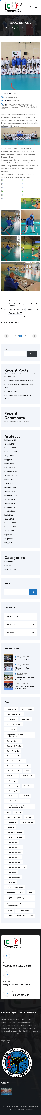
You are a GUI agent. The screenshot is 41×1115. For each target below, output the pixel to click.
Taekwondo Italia (13, 877)
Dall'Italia (16, 100)
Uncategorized (10, 569)
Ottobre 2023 (9, 499)
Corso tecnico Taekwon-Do (18, 766)
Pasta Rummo (27, 822)
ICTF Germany (12, 786)
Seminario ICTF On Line (24, 660)
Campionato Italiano (15, 892)
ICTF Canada (12, 776)
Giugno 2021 (9, 539)
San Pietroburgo (23, 910)
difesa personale (13, 771)
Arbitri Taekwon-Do (14, 714)
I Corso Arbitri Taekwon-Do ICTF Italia (25, 687)
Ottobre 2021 (9, 531)
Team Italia (11, 882)
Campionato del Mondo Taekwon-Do (16, 735)
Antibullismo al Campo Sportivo (24, 678)
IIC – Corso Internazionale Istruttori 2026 (20, 381)
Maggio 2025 (9, 460)
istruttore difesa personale (17, 801)
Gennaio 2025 (9, 468)
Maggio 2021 (9, 543)
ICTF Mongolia (12, 791)
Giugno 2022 (9, 519)
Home (7, 28)
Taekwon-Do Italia (14, 852)
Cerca (6, 350)
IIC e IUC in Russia (10, 391)
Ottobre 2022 (9, 511)
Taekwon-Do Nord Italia (18, 317)
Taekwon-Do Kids (13, 862)
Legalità (18, 812)
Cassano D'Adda (13, 741)
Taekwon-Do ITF (17, 107)
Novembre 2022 (10, 507)
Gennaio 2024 (9, 491)
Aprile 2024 (8, 483)
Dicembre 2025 (10, 448)
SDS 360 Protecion (14, 832)
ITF (8, 812)
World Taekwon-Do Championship (14, 905)
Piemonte (10, 827)
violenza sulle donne (15, 887)
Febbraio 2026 (10, 440)
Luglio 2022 (8, 515)
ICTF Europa (11, 781)
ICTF (27, 771)
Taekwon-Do (6, 107)
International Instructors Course (20, 915)
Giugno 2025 (9, 456)
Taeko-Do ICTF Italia (25, 105)
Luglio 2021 (8, 535)
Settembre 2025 (10, 452)
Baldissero (11, 729)
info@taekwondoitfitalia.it (16, 984)
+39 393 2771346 (20, 995)
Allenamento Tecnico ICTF (24, 669)
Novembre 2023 (10, 495)
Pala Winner (11, 822)
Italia (31, 892)
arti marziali (11, 719)
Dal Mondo (8, 561)
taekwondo (11, 872)
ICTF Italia (12, 104)
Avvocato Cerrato (14, 724)
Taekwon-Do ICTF (14, 847)
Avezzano (25, 719)
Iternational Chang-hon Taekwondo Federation (17, 104)
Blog (13, 28)
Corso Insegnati (13, 756)
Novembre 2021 (10, 527)
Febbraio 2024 (10, 487)
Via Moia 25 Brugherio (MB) (17, 966)
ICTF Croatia (28, 776)
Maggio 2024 (9, 479)
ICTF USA (25, 796)
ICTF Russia (11, 796)
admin (14, 93)
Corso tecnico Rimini (15, 761)
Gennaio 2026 (9, 444)
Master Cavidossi (13, 817)
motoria (29, 817)
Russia (9, 910)
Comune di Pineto (14, 746)
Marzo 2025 (9, 464)
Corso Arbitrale (13, 751)
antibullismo (27, 709)
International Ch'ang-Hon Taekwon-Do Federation (17, 898)
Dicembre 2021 (10, 523)
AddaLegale (11, 709)
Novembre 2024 (10, 471)
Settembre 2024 (10, 475)
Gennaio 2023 (9, 503)
